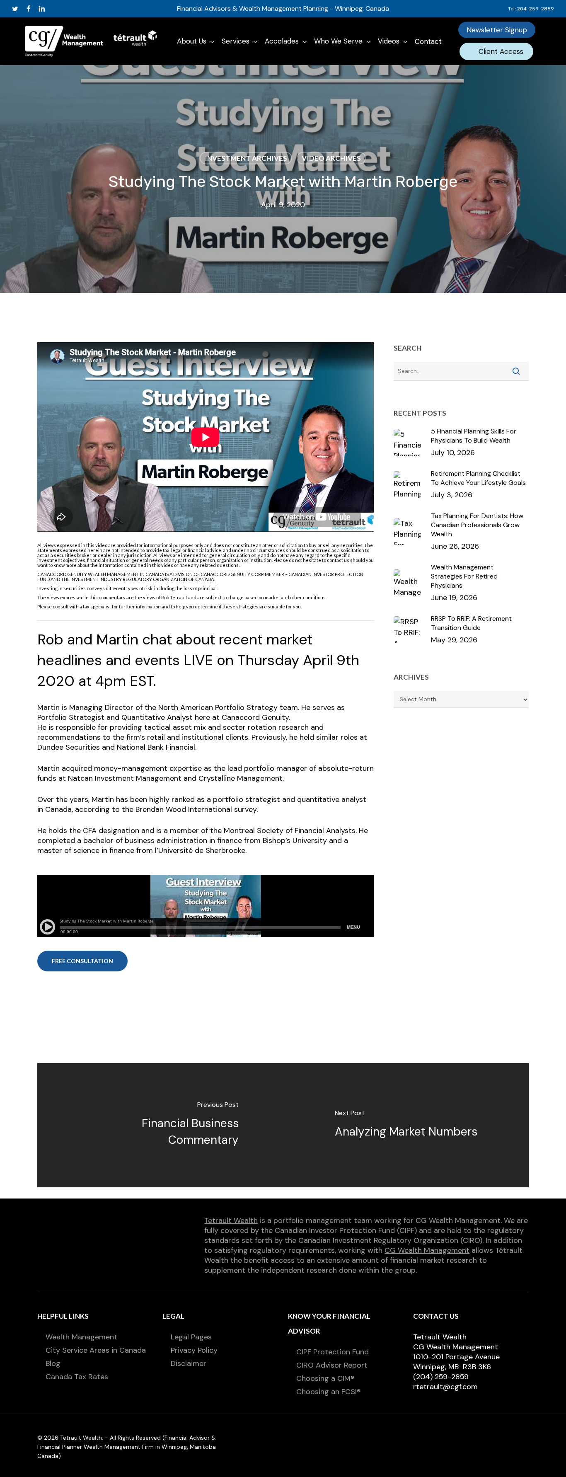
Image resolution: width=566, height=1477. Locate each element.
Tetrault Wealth (231, 1220)
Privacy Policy (194, 1350)
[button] (82, 961)
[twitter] (15, 9)
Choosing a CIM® (325, 1378)
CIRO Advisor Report (332, 1365)
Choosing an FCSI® (328, 1392)
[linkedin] (42, 9)
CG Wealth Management (427, 1250)
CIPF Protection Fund (332, 1352)
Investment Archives (246, 158)
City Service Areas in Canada (96, 1350)
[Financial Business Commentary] (160, 1125)
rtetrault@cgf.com (445, 1387)
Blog (53, 1363)
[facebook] (28, 9)
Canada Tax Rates (77, 1377)
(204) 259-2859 (441, 1377)
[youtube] (55, 9)
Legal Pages (191, 1337)
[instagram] (69, 9)
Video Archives (331, 158)
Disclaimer (188, 1363)
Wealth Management (81, 1337)
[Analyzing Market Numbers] (406, 1125)
